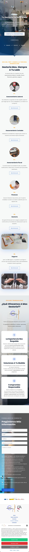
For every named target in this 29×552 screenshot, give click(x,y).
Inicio (14, 515)
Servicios (14, 519)
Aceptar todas (14, 539)
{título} (11, 550)
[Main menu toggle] (26, 2)
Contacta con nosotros (8, 490)
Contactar (14, 522)
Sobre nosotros (14, 517)
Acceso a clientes (14, 520)
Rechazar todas (14, 543)
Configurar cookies (14, 547)
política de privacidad (16, 474)
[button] (27, 525)
